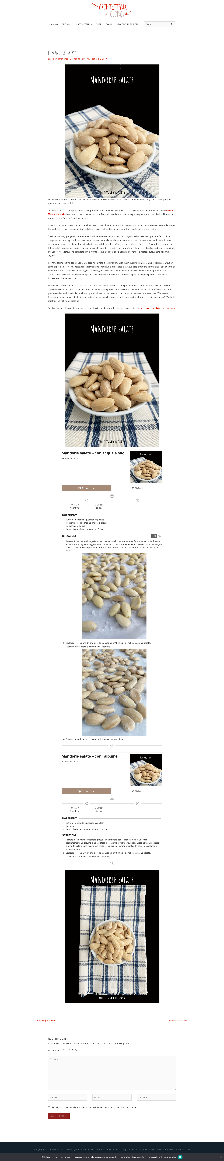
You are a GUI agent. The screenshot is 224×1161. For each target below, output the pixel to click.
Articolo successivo (179, 1020)
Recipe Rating (54, 1050)
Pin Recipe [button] (139, 488)
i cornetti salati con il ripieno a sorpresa (156, 308)
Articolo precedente (45, 1020)
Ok (180, 1157)
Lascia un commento (58, 58)
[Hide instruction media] (159, 536)
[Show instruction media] (154, 536)
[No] (220, 1157)
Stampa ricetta (87, 488)
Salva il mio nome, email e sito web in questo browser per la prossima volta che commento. (95, 1107)
